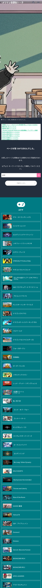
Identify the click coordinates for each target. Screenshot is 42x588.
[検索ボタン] (33, 2)
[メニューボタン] (38, 2)
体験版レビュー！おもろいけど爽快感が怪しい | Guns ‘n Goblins (19, 125)
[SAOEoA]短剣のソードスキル (10, 137)
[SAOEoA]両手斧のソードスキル (11, 132)
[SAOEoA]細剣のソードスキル (10, 139)
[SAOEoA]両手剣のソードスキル (11, 134)
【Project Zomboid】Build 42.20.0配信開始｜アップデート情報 (20, 130)
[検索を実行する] (39, 175)
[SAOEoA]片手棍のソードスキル (11, 136)
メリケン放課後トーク (12, 2)
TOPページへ (21, 183)
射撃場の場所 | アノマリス (9, 128)
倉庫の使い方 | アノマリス (9, 126)
